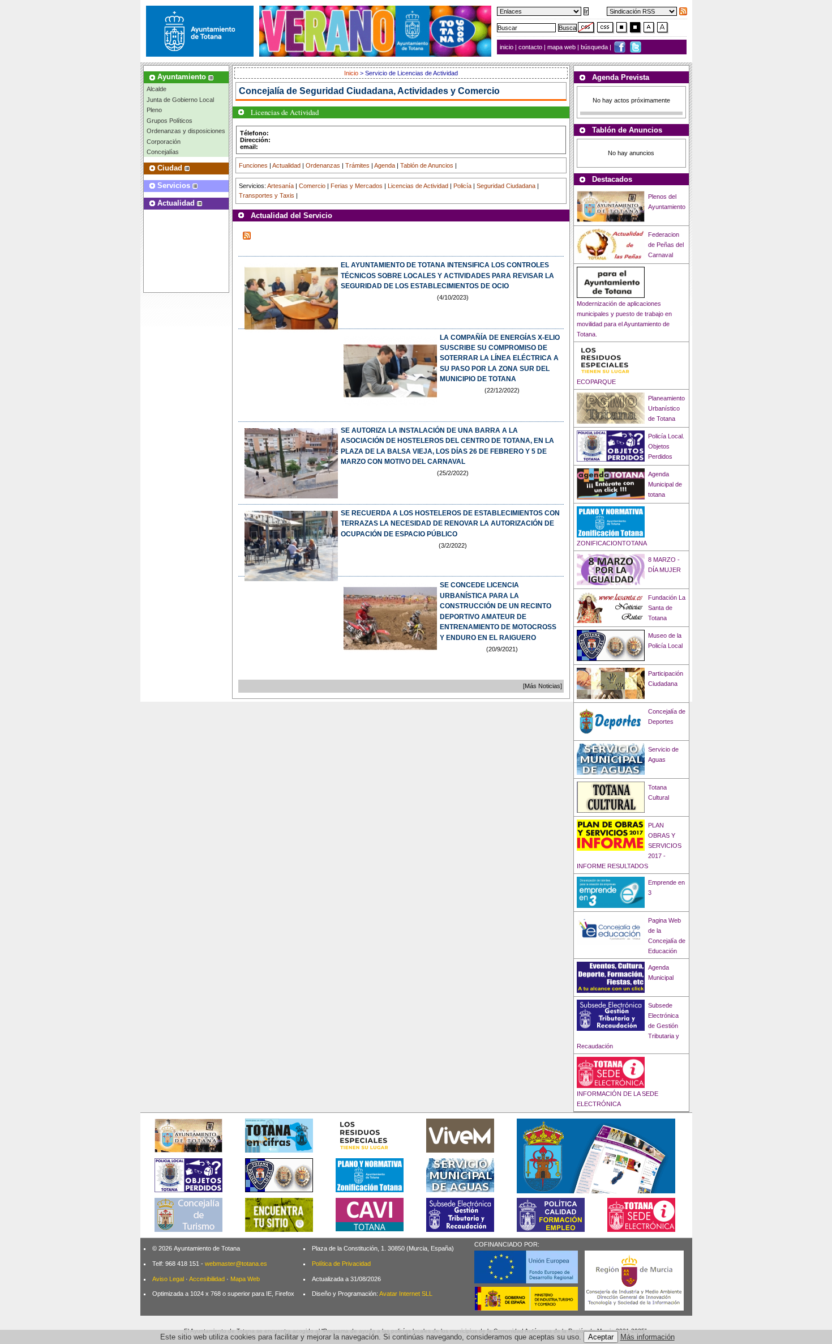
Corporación (164, 141)
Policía (462, 185)
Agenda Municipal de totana (665, 484)
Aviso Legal (168, 1278)
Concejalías (163, 151)
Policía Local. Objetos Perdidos (666, 446)
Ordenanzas (323, 165)
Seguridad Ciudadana (506, 185)
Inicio (352, 73)
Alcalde (156, 89)
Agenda (384, 165)
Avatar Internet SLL (405, 1293)
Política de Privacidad (341, 1263)
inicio (507, 47)
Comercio (312, 185)
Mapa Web (245, 1278)
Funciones (253, 165)
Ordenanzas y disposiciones (186, 130)
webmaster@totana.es (236, 1263)
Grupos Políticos (169, 120)
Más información (647, 1337)
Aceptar (601, 1337)
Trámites (357, 165)
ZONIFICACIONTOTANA (612, 543)
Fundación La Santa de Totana (666, 607)
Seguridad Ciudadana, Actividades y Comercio (399, 91)
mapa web (562, 47)
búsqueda (595, 47)
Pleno (154, 109)
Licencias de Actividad (418, 185)
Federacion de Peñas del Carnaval (666, 244)
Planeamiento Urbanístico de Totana (666, 408)
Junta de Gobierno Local (180, 99)
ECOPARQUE (596, 381)
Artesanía (280, 185)
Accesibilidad (207, 1278)
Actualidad (286, 165)
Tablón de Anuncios (426, 165)
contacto (530, 47)
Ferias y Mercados (357, 185)
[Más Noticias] (542, 685)
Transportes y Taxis (266, 195)
